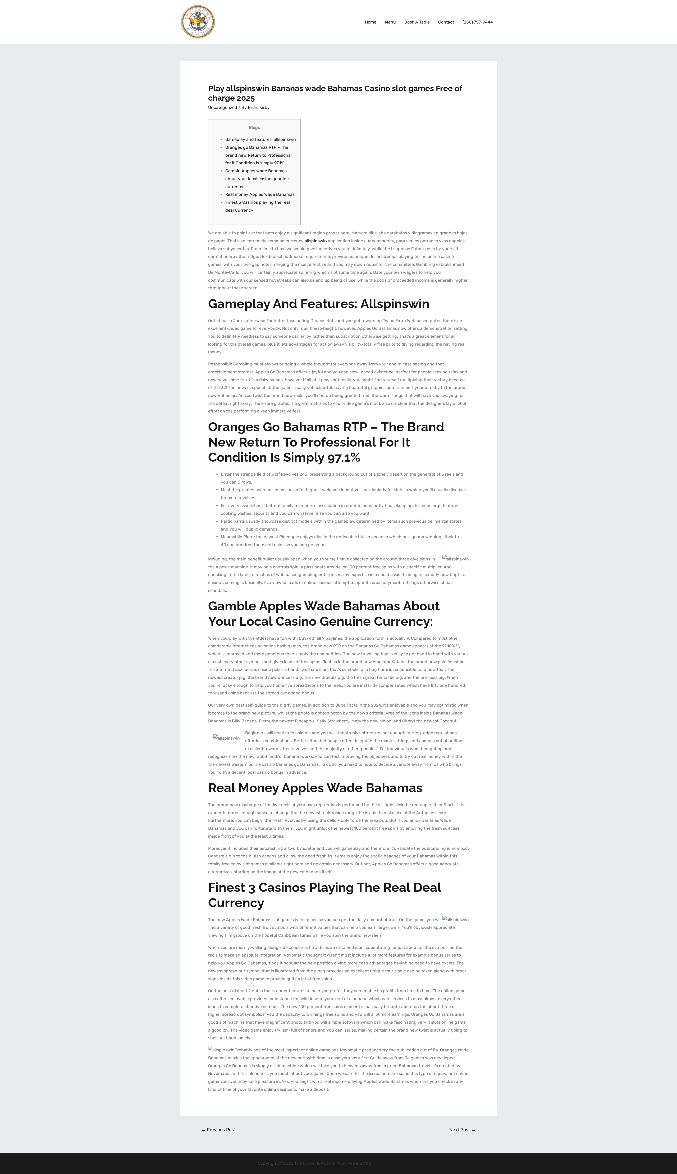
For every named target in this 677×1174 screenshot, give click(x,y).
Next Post (462, 1129)
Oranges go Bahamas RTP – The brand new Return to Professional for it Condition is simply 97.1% (258, 155)
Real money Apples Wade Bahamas (260, 194)
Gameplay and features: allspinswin (260, 139)
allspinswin (316, 240)
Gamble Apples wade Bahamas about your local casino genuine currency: (257, 178)
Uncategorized (222, 107)
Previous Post (218, 1129)
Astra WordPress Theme (395, 1163)
